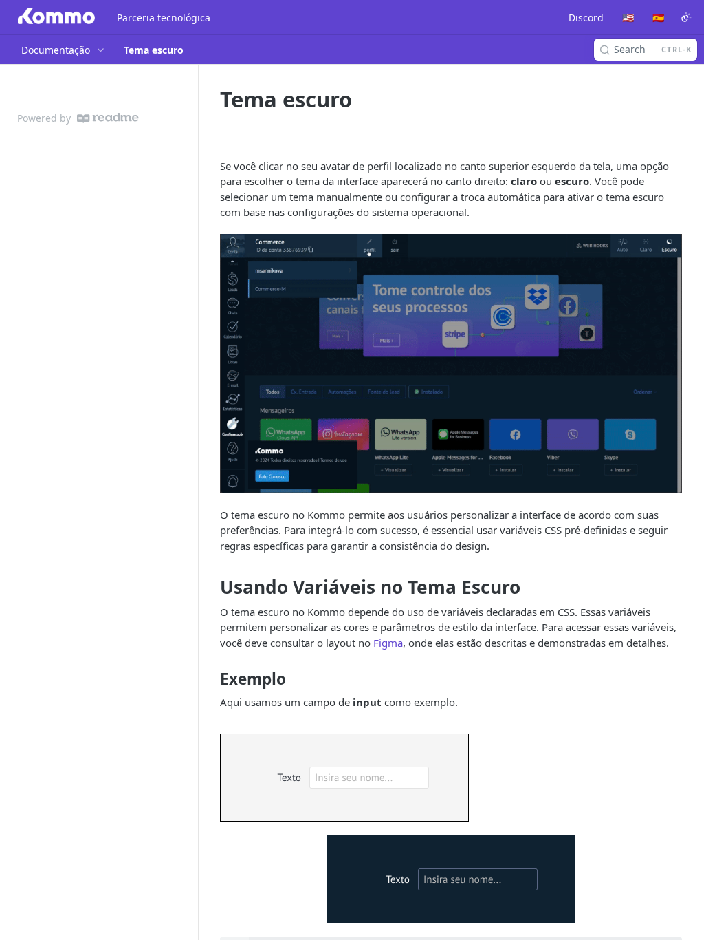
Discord (586, 17)
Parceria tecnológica (163, 17)
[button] (451, 363)
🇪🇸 (658, 17)
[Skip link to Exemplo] (211, 679)
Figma (388, 643)
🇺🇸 (628, 17)
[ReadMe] (108, 118)
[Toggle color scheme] (686, 17)
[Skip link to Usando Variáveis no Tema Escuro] (211, 588)
